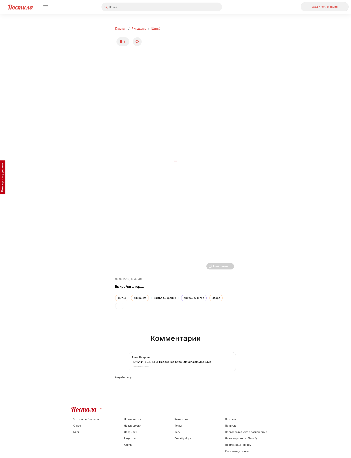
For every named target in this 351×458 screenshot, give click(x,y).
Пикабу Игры (183, 438)
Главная (120, 28)
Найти (205, 7)
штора (216, 297)
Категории (181, 419)
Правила (231, 425)
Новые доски (132, 425)
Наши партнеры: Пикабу (241, 438)
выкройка (139, 297)
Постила (20, 7)
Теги (177, 432)
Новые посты (132, 419)
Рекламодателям (237, 451)
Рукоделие (139, 28)
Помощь (230, 419)
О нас (77, 425)
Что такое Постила (86, 419)
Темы (178, 425)
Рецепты (130, 438)
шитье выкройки (165, 297)
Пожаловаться (140, 366)
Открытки (130, 432)
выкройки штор (194, 297)
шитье (122, 297)
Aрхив (128, 444)
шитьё (155, 28)
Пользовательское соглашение (246, 432)
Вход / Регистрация (325, 6)
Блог (76, 432)
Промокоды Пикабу (238, 444)
